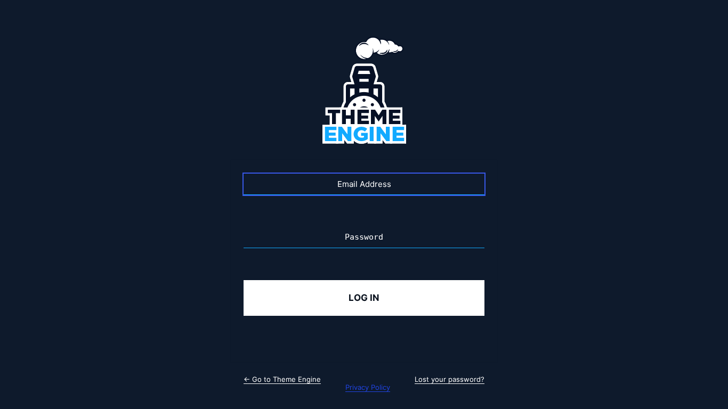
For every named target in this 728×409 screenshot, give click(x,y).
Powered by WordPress (364, 91)
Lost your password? (449, 379)
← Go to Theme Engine (282, 379)
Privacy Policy (367, 387)
